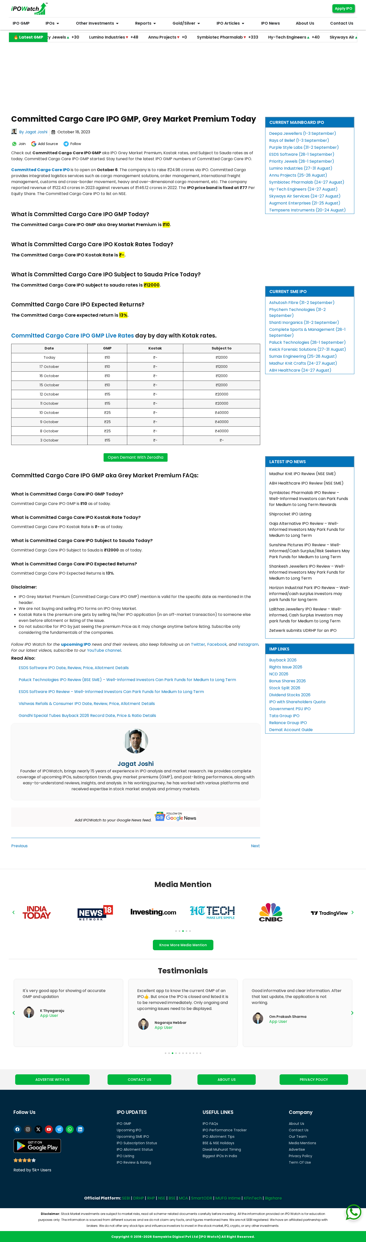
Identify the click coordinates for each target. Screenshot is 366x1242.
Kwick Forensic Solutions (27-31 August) (307, 349)
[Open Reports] (155, 23)
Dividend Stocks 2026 (289, 695)
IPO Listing (125, 1155)
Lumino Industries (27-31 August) (300, 168)
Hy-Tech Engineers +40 (258, 37)
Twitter (198, 644)
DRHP (138, 1198)
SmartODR (201, 1198)
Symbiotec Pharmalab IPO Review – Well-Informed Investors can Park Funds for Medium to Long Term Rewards (308, 498)
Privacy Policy (300, 1155)
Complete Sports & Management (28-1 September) (307, 332)
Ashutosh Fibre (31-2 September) (302, 302)
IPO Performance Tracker (225, 1130)
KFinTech (253, 1198)
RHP (151, 1198)
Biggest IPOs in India (220, 1155)
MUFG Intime (228, 1198)
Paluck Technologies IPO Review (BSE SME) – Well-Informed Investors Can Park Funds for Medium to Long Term (127, 680)
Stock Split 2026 (284, 688)
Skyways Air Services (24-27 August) (305, 196)
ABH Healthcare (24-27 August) (300, 370)
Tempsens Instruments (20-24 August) (307, 210)
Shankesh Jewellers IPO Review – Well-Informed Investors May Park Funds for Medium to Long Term (307, 572)
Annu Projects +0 (132, 37)
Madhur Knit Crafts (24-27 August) (303, 363)
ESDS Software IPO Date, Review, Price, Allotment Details (74, 668)
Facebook (217, 644)
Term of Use (300, 1162)
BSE (172, 1198)
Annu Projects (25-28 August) (298, 175)
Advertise (297, 1149)
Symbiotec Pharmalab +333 (192, 37)
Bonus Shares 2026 (287, 681)
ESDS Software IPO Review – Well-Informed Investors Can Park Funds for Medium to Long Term (111, 692)
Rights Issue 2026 (285, 667)
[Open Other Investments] (117, 23)
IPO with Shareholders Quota (297, 702)
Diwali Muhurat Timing (222, 1149)
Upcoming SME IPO (133, 1136)
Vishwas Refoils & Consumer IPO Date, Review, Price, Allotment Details (87, 703)
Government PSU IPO (290, 709)
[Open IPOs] (58, 23)
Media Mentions (302, 1143)
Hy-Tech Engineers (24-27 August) (303, 189)
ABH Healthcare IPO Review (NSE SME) (306, 483)
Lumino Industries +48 (78, 37)
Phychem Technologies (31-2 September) (297, 312)
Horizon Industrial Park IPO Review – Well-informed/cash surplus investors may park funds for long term (309, 593)
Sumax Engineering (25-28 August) (303, 356)
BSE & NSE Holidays (218, 1143)
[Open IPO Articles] (243, 23)
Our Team (298, 1136)
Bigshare (273, 1198)
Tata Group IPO (284, 716)
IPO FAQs (210, 1123)
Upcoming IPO (129, 1130)
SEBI (126, 1198)
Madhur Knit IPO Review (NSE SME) (302, 474)
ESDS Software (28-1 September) (301, 154)
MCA (183, 1198)
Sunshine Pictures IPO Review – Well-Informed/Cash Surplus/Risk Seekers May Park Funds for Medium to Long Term (309, 551)
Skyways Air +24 (313, 37)
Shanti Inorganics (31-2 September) (304, 322)
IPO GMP (124, 1123)
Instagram (248, 644)
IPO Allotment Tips (219, 1136)
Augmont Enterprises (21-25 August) (304, 203)
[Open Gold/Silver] (199, 23)
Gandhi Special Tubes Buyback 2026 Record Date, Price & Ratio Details (87, 715)
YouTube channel (104, 650)
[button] (13, 912)
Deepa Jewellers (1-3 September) (302, 133)
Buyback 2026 (283, 660)
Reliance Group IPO (288, 723)
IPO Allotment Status (135, 1149)
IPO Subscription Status (137, 1143)
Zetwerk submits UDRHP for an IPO (303, 630)
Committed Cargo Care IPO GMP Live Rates (72, 336)
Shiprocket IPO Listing (290, 514)
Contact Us (298, 1130)
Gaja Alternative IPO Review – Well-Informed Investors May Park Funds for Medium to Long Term (307, 529)
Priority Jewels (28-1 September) (301, 161)
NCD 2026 (278, 674)
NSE (161, 1198)
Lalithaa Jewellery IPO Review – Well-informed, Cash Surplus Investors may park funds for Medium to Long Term (306, 615)
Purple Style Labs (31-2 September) (304, 147)
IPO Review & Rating (134, 1162)
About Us (296, 1123)
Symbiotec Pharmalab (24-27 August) (306, 182)
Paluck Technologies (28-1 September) (307, 342)
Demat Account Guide (291, 730)
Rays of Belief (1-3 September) (299, 140)
